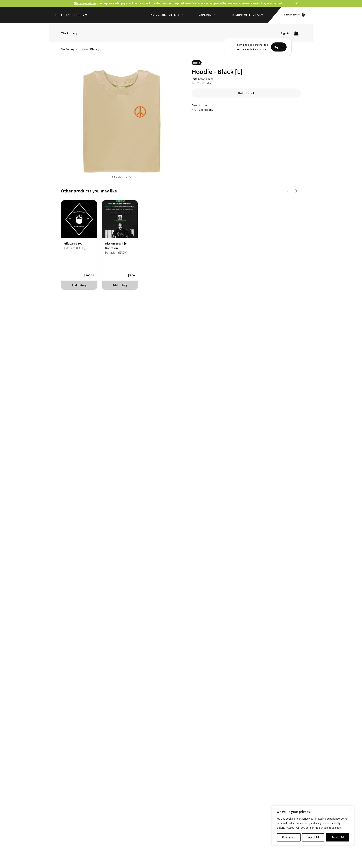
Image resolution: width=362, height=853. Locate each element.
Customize (288, 837)
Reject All (313, 837)
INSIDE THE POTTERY (165, 15)
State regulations (85, 3)
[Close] (350, 809)
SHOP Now (292, 14)
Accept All (337, 837)
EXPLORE (205, 15)
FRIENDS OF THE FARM (247, 15)
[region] (313, 825)
